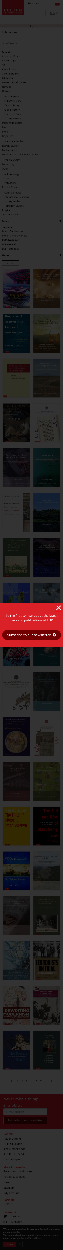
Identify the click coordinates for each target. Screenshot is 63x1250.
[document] (31, 625)
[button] (58, 608)
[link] (31, 635)
